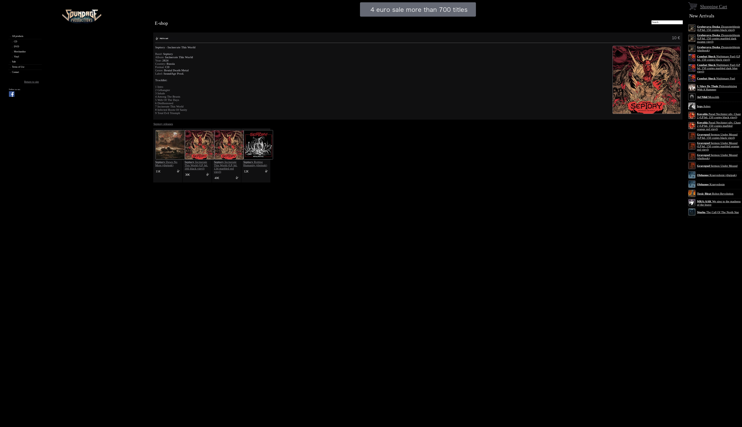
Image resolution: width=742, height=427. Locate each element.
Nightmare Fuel (716, 78)
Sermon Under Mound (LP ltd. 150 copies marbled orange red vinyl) (718, 146)
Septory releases (163, 123)
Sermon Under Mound (717, 165)
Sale (14, 61)
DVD (16, 46)
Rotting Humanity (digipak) (255, 163)
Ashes (704, 106)
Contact (15, 72)
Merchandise (20, 51)
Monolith (708, 97)
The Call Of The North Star (718, 212)
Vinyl (16, 56)
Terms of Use (18, 67)
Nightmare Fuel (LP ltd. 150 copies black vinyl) (718, 58)
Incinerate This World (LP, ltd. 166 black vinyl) (196, 165)
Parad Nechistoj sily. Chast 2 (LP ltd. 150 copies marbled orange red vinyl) (719, 126)
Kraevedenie (711, 184)
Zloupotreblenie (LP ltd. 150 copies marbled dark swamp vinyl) (718, 38)
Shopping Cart (713, 6)
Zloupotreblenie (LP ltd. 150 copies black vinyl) (718, 28)
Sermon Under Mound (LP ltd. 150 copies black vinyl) (717, 136)
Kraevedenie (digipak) (717, 175)
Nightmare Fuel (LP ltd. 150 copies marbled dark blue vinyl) (718, 68)
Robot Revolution (715, 193)
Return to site (31, 81)
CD (15, 41)
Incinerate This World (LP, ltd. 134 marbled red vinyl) (225, 166)
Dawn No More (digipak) (166, 163)
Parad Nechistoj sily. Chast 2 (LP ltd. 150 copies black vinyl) (719, 116)
